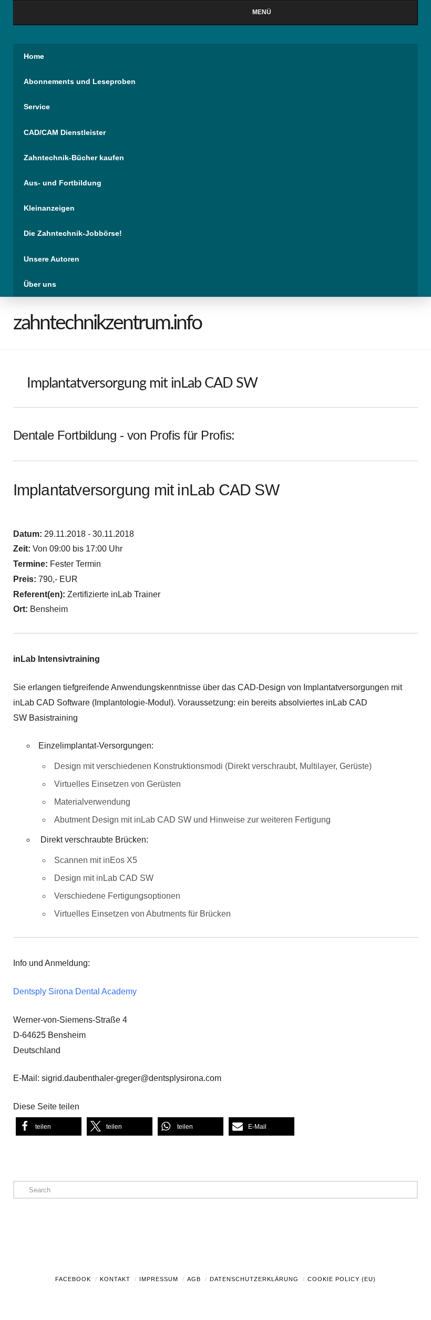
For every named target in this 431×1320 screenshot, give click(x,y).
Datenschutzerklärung (254, 1279)
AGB (194, 1279)
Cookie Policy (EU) (341, 1279)
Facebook (73, 1279)
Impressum (158, 1279)
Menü (261, 12)
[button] (48, 1126)
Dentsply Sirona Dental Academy (75, 991)
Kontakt (115, 1279)
